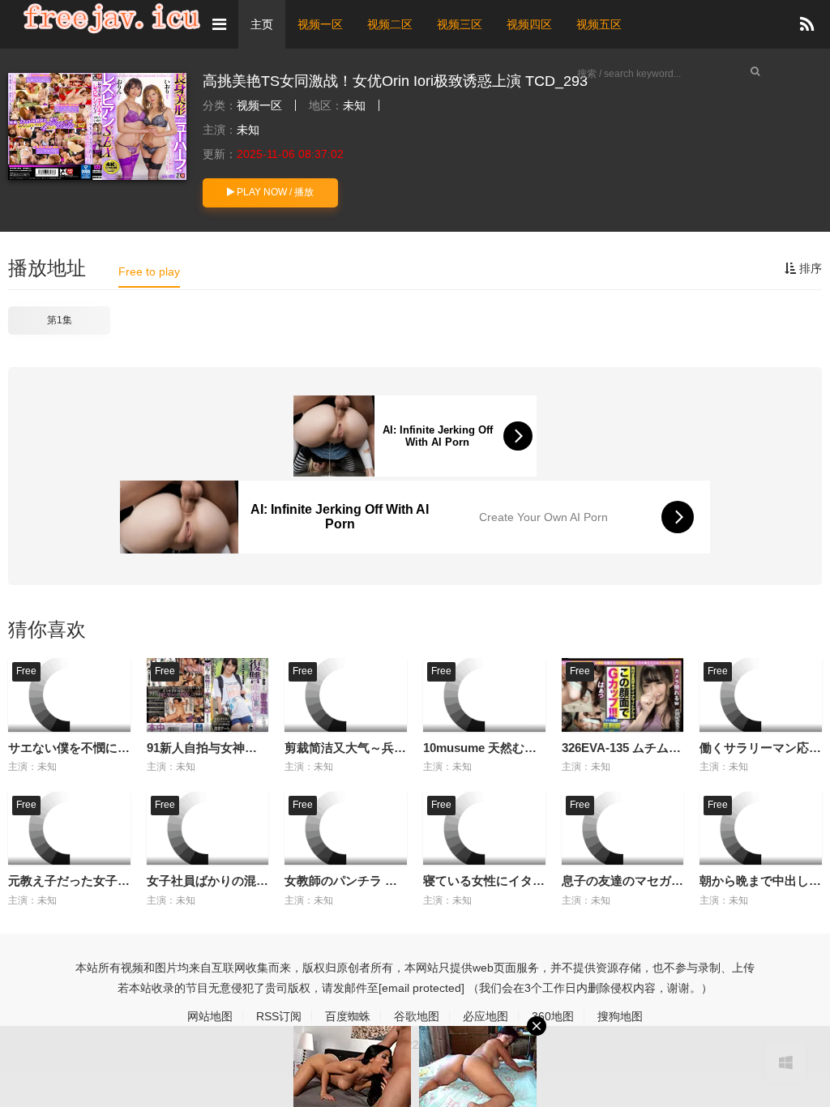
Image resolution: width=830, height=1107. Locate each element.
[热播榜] (807, 25)
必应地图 (485, 1016)
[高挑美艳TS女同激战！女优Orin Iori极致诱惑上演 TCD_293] (97, 126)
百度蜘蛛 (347, 1016)
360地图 (553, 1016)
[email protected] (421, 987)
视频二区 (390, 24)
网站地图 (210, 1016)
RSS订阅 (279, 1016)
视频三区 (459, 24)
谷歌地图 (416, 1016)
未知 (354, 105)
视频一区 (320, 24)
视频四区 (529, 24)
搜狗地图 (620, 1016)
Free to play (149, 271)
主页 (261, 24)
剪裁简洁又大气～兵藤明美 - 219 (372, 747)
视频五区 (599, 24)
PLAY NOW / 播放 (274, 192)
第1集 (59, 320)
